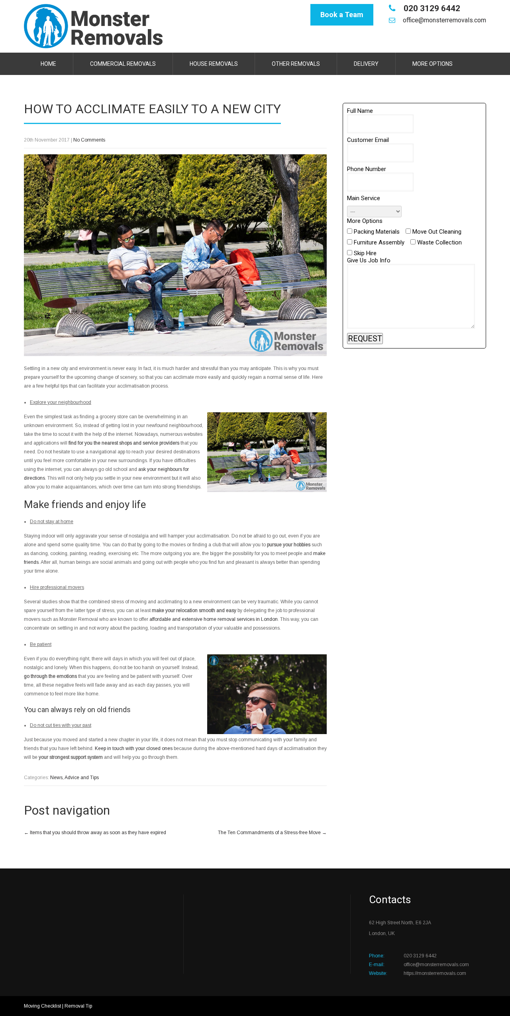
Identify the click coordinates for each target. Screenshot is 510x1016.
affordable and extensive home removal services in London (213, 619)
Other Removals (296, 64)
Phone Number (366, 169)
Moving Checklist (42, 1006)
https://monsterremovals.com (435, 973)
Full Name (360, 110)
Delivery (366, 64)
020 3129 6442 (431, 8)
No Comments (89, 140)
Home (48, 64)
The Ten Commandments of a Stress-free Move (272, 832)
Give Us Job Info (368, 260)
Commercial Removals (123, 64)
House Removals (214, 64)
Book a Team (341, 14)
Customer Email (368, 140)
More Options (432, 64)
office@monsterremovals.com (444, 20)
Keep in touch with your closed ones (134, 748)
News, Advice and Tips (74, 777)
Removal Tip (78, 1006)
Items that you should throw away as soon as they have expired (95, 832)
